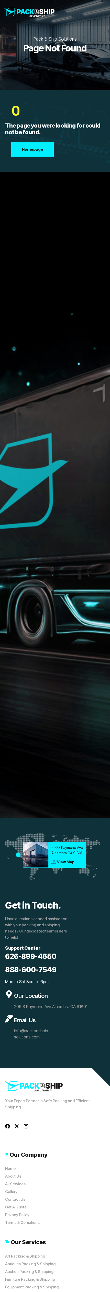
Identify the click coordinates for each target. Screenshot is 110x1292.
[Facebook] (7, 1126)
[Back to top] (98, 1280)
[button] (99, 11)
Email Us (25, 1020)
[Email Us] (9, 1018)
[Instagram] (26, 1126)
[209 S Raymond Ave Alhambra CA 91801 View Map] (18, 854)
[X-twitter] (16, 1126)
